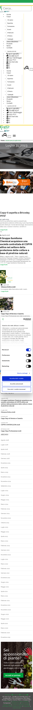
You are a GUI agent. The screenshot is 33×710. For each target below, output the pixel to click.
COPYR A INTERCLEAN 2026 (10, 425)
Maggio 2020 (5, 619)
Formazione (10, 26)
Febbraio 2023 (5, 545)
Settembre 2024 (6, 486)
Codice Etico (7, 701)
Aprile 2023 (4, 536)
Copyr (9, 16)
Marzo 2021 (4, 596)
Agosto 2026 (5, 440)
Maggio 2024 (5, 500)
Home (9, 14)
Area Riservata (17, 708)
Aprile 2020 (4, 623)
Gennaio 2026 (5, 458)
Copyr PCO (12, 60)
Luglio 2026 (4, 445)
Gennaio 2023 (5, 550)
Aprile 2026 (4, 449)
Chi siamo (10, 20)
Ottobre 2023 (5, 522)
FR (9, 122)
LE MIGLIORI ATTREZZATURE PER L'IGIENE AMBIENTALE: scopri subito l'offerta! (16, 1)
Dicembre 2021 (5, 577)
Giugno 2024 (5, 495)
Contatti (9, 48)
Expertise (10, 23)
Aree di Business (12, 42)
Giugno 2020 (5, 614)
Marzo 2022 (4, 564)
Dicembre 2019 (5, 637)
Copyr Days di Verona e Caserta (12, 314)
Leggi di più (3, 229)
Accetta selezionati (16, 384)
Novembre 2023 (6, 518)
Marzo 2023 (4, 541)
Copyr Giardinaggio (15, 58)
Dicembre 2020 (5, 605)
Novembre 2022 (6, 555)
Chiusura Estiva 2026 (8, 287)
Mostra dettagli (22, 373)
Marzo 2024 (4, 504)
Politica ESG (26, 706)
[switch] (28, 355)
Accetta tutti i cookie (16, 378)
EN (9, 64)
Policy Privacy (25, 703)
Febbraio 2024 (5, 509)
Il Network (10, 32)
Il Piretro (9, 36)
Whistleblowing (15, 703)
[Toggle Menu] (14, 136)
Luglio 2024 (4, 490)
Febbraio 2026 (5, 454)
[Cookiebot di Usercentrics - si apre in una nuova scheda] (23, 319)
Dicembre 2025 (5, 463)
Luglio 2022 (4, 559)
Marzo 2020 (4, 628)
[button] (25, 68)
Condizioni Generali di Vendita (20, 704)
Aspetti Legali (7, 704)
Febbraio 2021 (5, 600)
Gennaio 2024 (5, 513)
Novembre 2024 (6, 481)
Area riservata (13, 62)
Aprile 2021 (4, 591)
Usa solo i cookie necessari (16, 389)
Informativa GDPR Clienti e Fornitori (12, 706)
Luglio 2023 (4, 527)
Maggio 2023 (5, 532)
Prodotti (9, 44)
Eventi (9, 29)
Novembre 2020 (6, 610)
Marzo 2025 (4, 472)
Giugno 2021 (5, 582)
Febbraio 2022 (5, 568)
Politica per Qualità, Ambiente (20, 701)
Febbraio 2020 (5, 632)
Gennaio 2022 (5, 573)
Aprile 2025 (4, 467)
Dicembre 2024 (5, 477)
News (9, 46)
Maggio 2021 (5, 587)
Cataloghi (10, 39)
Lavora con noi (11, 51)
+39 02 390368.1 (13, 54)
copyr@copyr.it (13, 56)
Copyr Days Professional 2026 (11, 431)
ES (9, 66)
